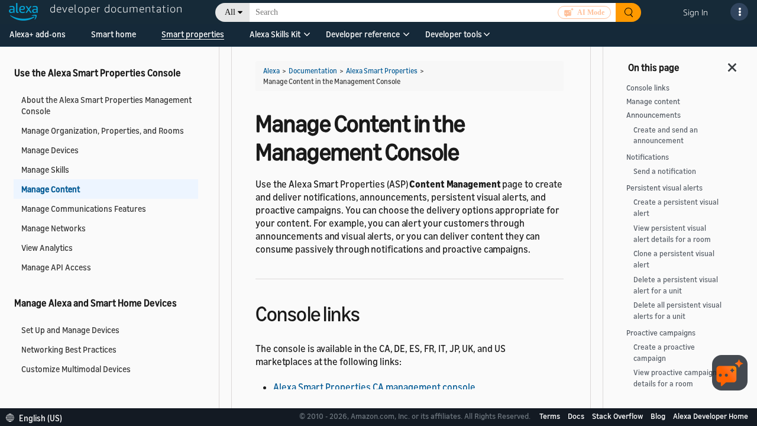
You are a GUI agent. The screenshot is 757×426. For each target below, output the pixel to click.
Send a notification (664, 171)
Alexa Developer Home (710, 416)
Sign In (695, 12)
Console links (647, 87)
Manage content (653, 101)
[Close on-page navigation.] (733, 64)
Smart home (113, 34)
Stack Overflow (618, 416)
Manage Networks (53, 228)
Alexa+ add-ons (37, 34)
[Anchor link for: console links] (370, 312)
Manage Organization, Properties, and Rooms (102, 130)
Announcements (653, 115)
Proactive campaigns (660, 332)
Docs (577, 416)
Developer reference (363, 34)
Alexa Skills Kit (275, 34)
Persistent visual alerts (664, 187)
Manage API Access (56, 267)
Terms (550, 416)
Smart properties (192, 34)
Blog (659, 416)
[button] (275, 38)
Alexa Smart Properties (382, 70)
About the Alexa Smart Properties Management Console (106, 105)
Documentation (313, 70)
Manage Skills (45, 169)
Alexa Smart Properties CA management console (374, 387)
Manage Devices (50, 150)
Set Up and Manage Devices (70, 330)
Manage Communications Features (83, 209)
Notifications (647, 157)
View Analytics (47, 248)
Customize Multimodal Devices (76, 369)
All (230, 12)
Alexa (271, 70)
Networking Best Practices (69, 349)
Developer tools (453, 34)
